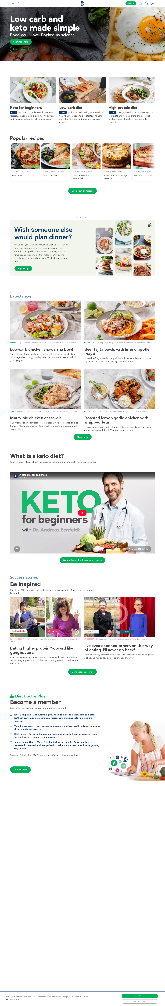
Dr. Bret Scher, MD (71, 639)
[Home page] (82, 3)
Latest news (21, 296)
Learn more (19, 48)
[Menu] (13, 3)
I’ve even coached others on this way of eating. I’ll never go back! (118, 647)
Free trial (130, 3)
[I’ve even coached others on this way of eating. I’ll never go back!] (119, 617)
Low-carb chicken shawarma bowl (41, 349)
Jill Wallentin (71, 343)
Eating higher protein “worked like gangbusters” (41, 650)
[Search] (18, 3)
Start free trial (20, 41)
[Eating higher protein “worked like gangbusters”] (45, 617)
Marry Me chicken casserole (36, 417)
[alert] (82, 998)
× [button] (163, 994)
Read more (84, 997)
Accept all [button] (139, 996)
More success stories (82, 671)
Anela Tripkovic (45, 343)
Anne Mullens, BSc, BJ (41, 639)
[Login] (152, 3)
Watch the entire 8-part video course (82, 560)
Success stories (24, 577)
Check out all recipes (82, 190)
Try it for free (20, 769)
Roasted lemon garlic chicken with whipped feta (116, 420)
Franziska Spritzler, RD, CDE (142, 639)
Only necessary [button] (139, 1001)
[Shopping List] (146, 3)
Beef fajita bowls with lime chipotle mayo (116, 351)
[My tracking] (140, 3)
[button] (47, 999)
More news (82, 437)
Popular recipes (27, 138)
